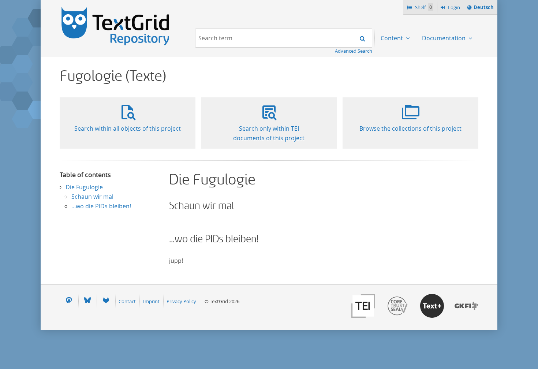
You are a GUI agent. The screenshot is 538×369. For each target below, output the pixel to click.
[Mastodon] (69, 301)
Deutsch (483, 9)
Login (453, 7)
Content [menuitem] (392, 38)
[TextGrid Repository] (116, 9)
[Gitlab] (106, 301)
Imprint (151, 301)
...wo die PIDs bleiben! (101, 206)
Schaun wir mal (92, 197)
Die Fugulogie (84, 187)
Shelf (423, 7)
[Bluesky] (87, 301)
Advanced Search (353, 51)
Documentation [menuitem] (444, 38)
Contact (127, 301)
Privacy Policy (181, 301)
